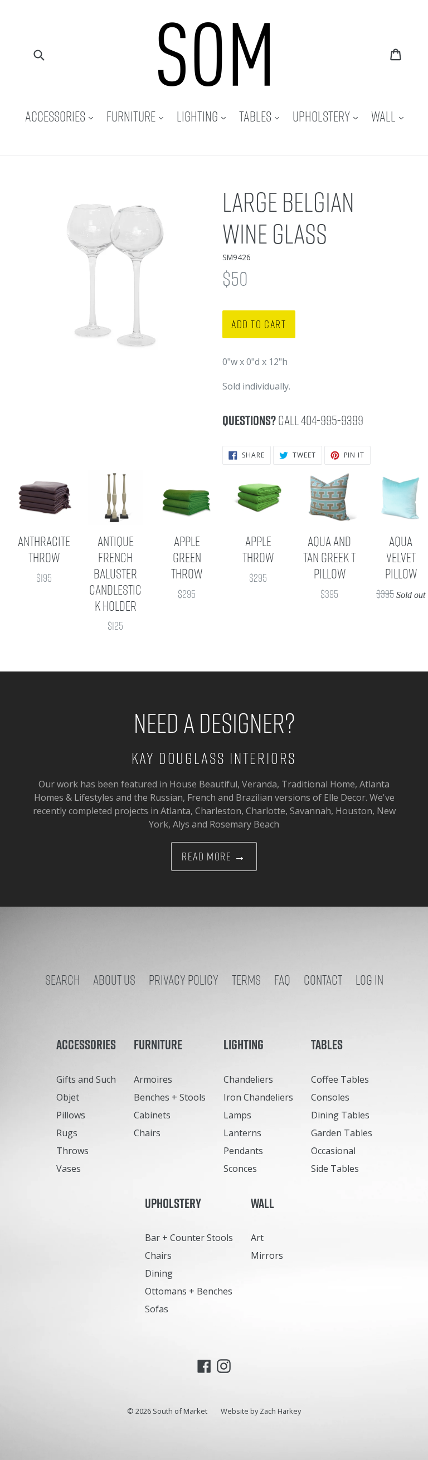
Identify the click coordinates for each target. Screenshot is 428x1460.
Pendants (243, 1151)
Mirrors (267, 1255)
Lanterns (242, 1133)
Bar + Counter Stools (189, 1238)
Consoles (330, 1097)
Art (257, 1238)
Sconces (240, 1168)
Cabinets (152, 1115)
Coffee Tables (340, 1079)
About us (114, 979)
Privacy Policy (183, 979)
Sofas (156, 1309)
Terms (246, 979)
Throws (72, 1151)
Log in (369, 979)
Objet (67, 1097)
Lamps (237, 1115)
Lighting (204, 116)
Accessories (62, 116)
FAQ (282, 979)
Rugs (66, 1133)
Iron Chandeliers (258, 1097)
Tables (262, 116)
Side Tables (335, 1168)
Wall (390, 116)
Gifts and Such (86, 1079)
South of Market (180, 1411)
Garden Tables (341, 1133)
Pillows (70, 1115)
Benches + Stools (170, 1097)
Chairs (147, 1133)
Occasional (333, 1151)
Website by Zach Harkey (261, 1411)
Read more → (214, 856)
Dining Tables (340, 1115)
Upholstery (328, 116)
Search (62, 979)
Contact (323, 979)
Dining (159, 1273)
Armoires (153, 1079)
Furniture (137, 116)
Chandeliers (248, 1079)
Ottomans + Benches (188, 1291)
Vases (68, 1168)
